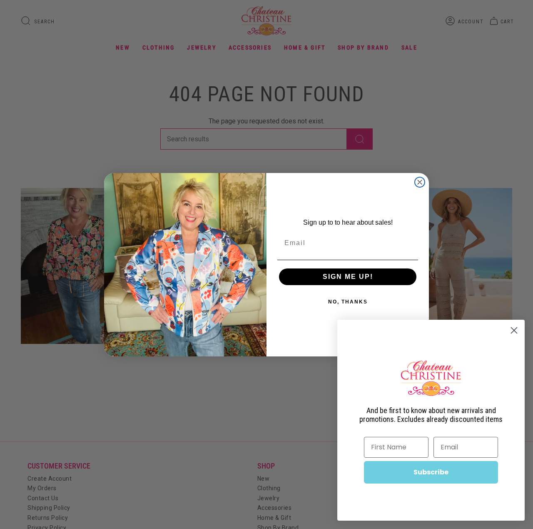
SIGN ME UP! (348, 276)
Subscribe (430, 472)
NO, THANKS (348, 302)
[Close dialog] (420, 182)
